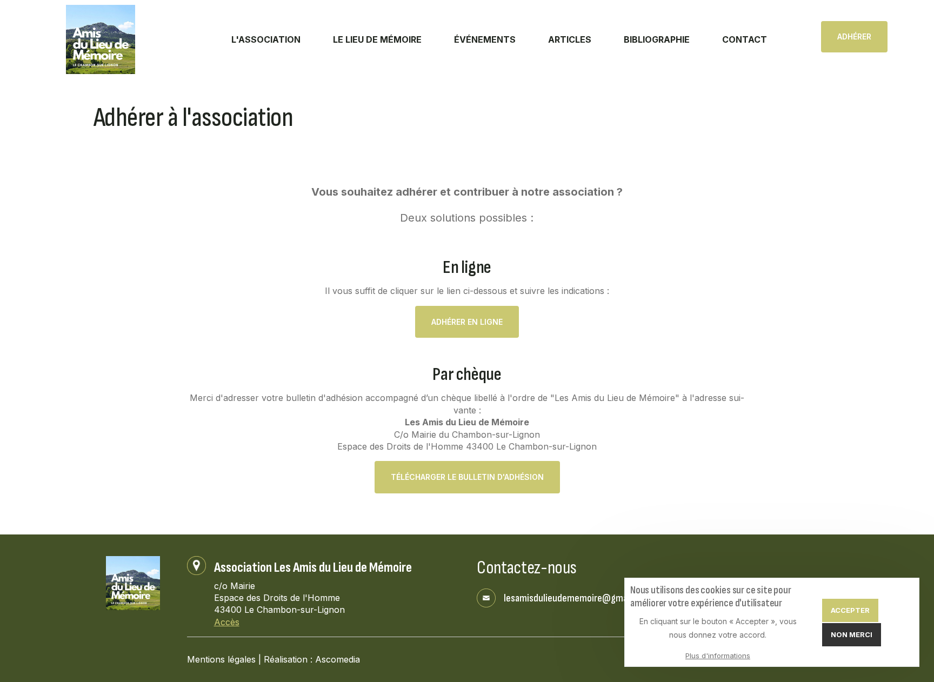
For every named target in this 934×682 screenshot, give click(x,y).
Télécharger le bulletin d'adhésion (467, 477)
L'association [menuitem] (266, 39)
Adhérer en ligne (467, 321)
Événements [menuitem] (485, 39)
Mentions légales (221, 659)
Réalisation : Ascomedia (312, 659)
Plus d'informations (717, 656)
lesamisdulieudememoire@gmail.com (577, 598)
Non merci (851, 635)
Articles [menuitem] (569, 39)
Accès (226, 622)
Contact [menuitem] (744, 39)
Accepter (850, 610)
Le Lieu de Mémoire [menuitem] (377, 39)
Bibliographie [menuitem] (657, 39)
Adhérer (854, 36)
